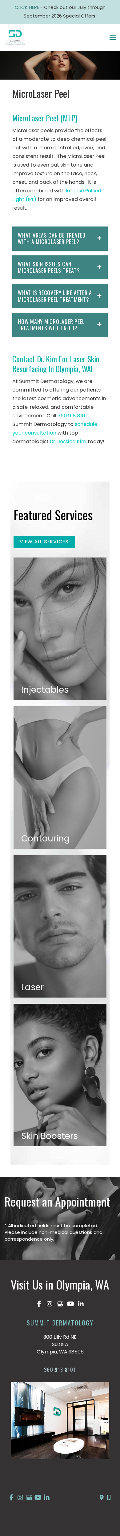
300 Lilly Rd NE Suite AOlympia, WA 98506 (60, 1344)
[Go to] (60, 1371)
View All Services (44, 541)
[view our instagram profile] (49, 1304)
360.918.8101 (72, 415)
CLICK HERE (27, 7)
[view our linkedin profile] (81, 1304)
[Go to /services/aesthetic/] (60, 1075)
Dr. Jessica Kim (68, 441)
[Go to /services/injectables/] (60, 628)
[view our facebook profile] (39, 1304)
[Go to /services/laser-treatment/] (60, 926)
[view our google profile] (60, 1304)
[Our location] (108, 1497)
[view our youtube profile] (70, 1304)
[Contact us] (101, 1497)
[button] (44, 541)
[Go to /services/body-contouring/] (60, 777)
